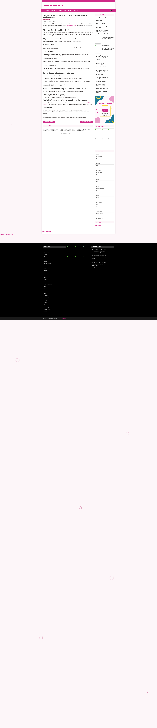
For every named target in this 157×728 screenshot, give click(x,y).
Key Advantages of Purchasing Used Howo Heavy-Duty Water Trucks (50, 130)
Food (97, 179)
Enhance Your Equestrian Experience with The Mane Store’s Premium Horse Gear (67, 130)
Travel (65, 10)
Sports (97, 206)
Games (97, 184)
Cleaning (98, 161)
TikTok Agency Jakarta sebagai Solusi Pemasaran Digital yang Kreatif (102, 70)
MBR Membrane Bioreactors (6, 234)
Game (97, 181)
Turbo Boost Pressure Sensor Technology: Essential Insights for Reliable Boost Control (101, 64)
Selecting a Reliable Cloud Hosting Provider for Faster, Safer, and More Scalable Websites (102, 90)
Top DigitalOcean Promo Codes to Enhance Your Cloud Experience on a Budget (50, 121)
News (97, 197)
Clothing (98, 163)
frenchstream (98, 225)
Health (69, 10)
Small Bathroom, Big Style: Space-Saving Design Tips (84, 130)
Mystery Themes (62, 318)
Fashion (60, 10)
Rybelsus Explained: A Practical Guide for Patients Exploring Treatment (108, 37)
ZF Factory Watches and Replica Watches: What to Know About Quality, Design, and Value (102, 57)
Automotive (99, 156)
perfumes (98, 200)
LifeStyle (47, 10)
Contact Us (75, 10)
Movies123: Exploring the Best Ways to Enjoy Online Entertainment (102, 19)
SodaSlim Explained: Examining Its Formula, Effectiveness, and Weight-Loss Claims (102, 25)
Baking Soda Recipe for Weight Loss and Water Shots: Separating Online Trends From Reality (101, 83)
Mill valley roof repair (46, 231)
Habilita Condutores (83, 84)
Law (97, 190)
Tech (97, 209)
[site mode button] (111, 10)
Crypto (98, 165)
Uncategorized (46, 19)
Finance (98, 177)
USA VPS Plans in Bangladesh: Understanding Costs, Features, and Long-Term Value (102, 76)
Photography (54, 10)
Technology (99, 211)
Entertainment (99, 172)
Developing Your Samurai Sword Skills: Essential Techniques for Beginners (87, 121)
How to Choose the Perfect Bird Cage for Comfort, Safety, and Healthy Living (102, 32)
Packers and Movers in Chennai (102, 228)
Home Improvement (100, 188)
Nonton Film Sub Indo (5, 237)
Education (98, 170)
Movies (97, 195)
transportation (99, 213)
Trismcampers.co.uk (53, 5)
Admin (54, 21)
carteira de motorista (71, 25)
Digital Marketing (100, 167)
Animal (97, 154)
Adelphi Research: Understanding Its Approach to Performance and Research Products (108, 47)
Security (98, 204)
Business (98, 158)
